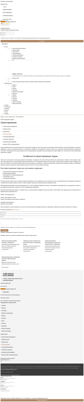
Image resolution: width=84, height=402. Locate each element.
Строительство (8, 83)
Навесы (14, 95)
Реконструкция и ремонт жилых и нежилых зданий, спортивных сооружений (31, 81)
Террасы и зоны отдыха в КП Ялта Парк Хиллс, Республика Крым (32, 242)
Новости (6, 110)
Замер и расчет (16, 50)
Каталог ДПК (15, 78)
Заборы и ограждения (17, 91)
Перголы (14, 98)
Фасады (14, 88)
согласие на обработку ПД (44, 38)
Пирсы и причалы (16, 101)
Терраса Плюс (4, 4)
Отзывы (6, 113)
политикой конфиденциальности (29, 38)
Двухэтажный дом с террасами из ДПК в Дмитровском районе (11, 258)
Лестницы (14, 90)
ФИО (2, 377)
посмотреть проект (5, 249)
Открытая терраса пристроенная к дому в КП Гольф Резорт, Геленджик (52, 242)
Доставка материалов (17, 55)
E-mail (2, 385)
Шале (3, 320)
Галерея (6, 105)
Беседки (14, 96)
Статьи (6, 111)
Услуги (6, 46)
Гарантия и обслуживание (18, 58)
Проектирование (16, 53)
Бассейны (14, 100)
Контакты (6, 108)
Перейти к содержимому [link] (7, 1)
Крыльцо (14, 93)
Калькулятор (15, 51)
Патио (13, 86)
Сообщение (4, 389)
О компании (7, 106)
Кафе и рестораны (16, 103)
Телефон (3, 381)
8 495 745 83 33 (16, 209)
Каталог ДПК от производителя (11, 144)
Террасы (14, 85)
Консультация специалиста (19, 48)
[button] (5, 44)
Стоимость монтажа (17, 56)
